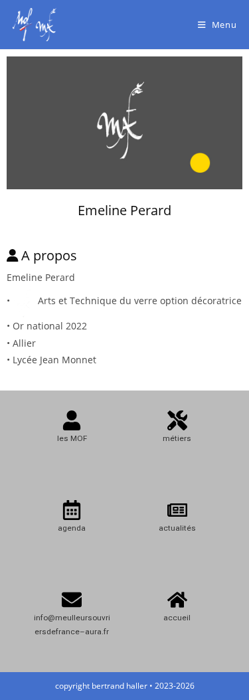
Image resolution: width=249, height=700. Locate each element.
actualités (177, 528)
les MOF (72, 438)
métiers (177, 438)
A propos (49, 255)
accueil (177, 617)
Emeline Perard (124, 210)
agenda (72, 528)
